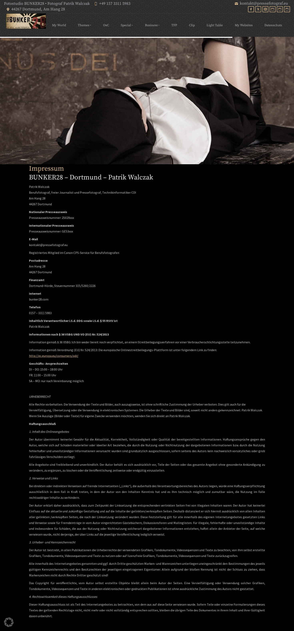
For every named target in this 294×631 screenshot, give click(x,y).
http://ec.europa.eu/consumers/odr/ (53, 356)
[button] (9, 622)
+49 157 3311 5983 (114, 3)
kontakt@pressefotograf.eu (264, 3)
